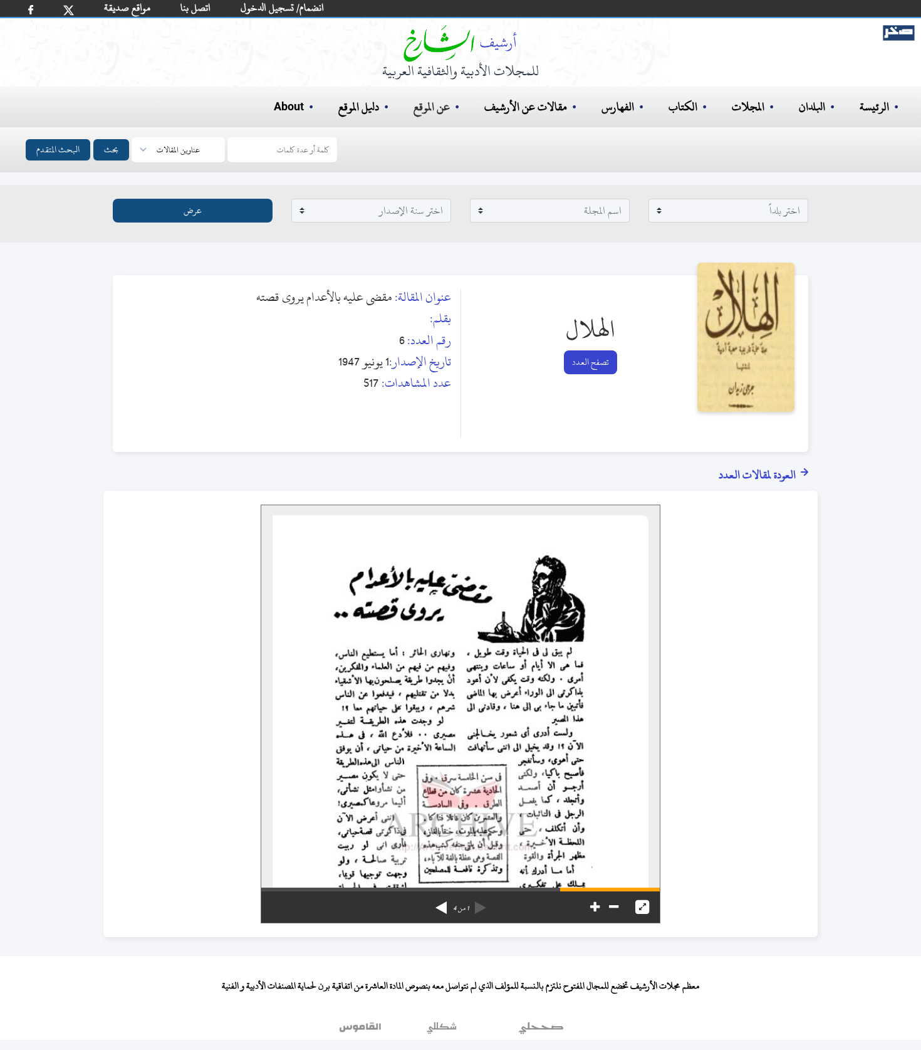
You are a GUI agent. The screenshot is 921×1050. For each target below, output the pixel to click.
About (289, 107)
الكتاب (683, 107)
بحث (111, 149)
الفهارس (617, 107)
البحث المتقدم (58, 149)
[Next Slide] (441, 903)
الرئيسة (874, 107)
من (461, 908)
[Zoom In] (595, 907)
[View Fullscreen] (642, 907)
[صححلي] (541, 1030)
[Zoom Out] (613, 907)
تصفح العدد (590, 362)
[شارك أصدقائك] (30, 9)
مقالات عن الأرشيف (525, 107)
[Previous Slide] (480, 903)
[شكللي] (442, 1030)
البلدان (812, 107)
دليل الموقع (358, 107)
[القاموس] (361, 1030)
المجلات (748, 107)
